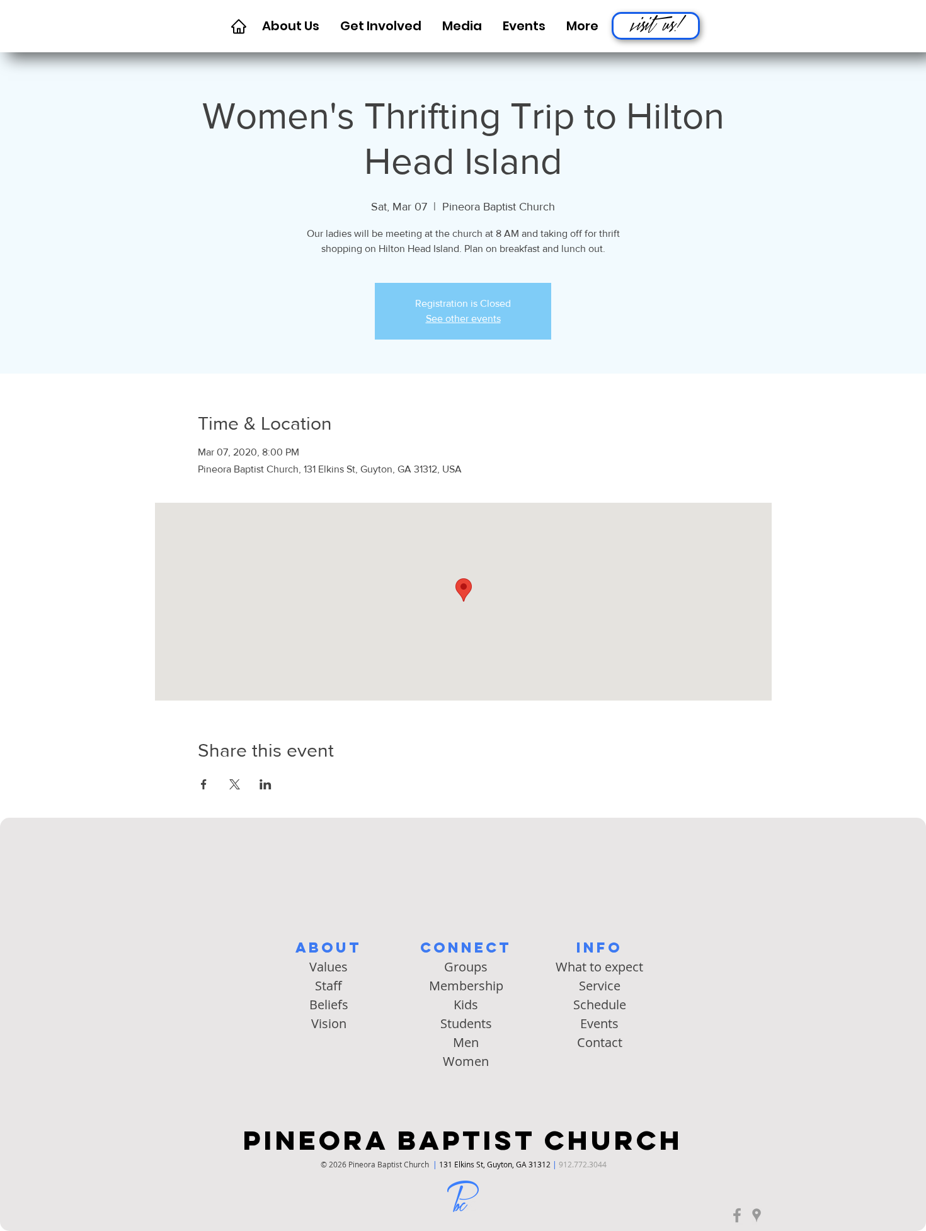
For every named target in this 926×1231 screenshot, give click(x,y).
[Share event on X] (235, 784)
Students (466, 1023)
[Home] (238, 26)
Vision (328, 1023)
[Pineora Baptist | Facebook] (737, 1215)
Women (466, 1061)
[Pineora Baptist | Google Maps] (756, 1215)
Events (599, 1023)
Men (466, 1042)
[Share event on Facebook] (204, 784)
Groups (466, 966)
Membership (466, 985)
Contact (599, 1042)
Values (328, 966)
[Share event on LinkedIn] (266, 784)
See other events (463, 318)
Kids (466, 1004)
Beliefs (328, 1004)
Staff (328, 985)
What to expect (599, 966)
